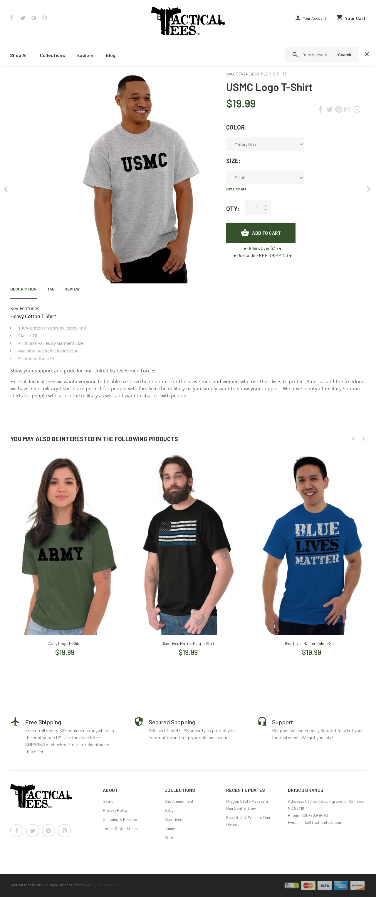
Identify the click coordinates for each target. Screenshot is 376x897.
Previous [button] (353, 438)
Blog (110, 55)
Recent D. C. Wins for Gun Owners (248, 821)
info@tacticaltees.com (322, 822)
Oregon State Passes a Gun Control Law (247, 805)
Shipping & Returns (120, 819)
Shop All (19, 55)
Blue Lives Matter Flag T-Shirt (188, 643)
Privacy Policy (115, 810)
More (168, 837)
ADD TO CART (266, 233)
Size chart (236, 188)
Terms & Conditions (120, 828)
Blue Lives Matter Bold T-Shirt (311, 643)
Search (109, 801)
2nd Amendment (179, 801)
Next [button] (363, 438)
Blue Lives (173, 819)
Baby (168, 810)
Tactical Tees (20, 885)
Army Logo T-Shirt (64, 643)
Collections (53, 55)
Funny (169, 828)
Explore (85, 55)
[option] (64, 555)
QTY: (232, 208)
